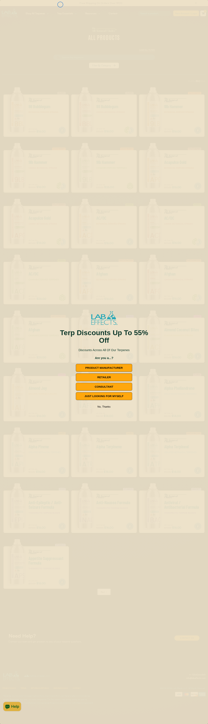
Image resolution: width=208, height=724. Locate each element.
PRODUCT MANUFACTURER (104, 367)
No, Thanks (104, 406)
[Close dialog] (60, 4)
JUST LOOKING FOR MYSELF (104, 396)
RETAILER (104, 377)
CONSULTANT (104, 386)
